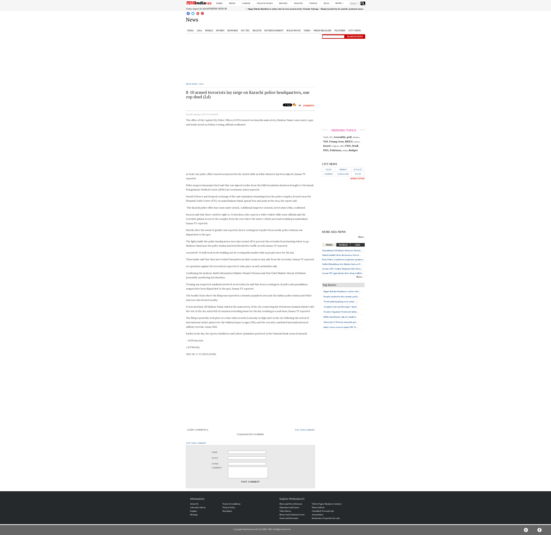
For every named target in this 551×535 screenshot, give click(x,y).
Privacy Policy (228, 507)
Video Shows (285, 511)
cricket (345, 150)
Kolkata (358, 169)
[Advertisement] (290, 19)
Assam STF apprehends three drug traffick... (342, 273)
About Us (194, 503)
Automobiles (317, 514)
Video (307, 30)
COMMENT (308, 105)
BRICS (349, 141)
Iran (341, 141)
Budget (353, 150)
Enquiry (193, 511)
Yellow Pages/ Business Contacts (327, 503)
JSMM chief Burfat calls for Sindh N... (340, 317)
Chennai (328, 174)
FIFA (326, 150)
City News (354, 30)
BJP (342, 146)
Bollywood (294, 30)
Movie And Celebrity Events (292, 514)
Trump (333, 141)
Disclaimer (227, 511)
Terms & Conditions (231, 503)
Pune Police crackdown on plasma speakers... (343, 259)
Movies (283, 3)
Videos (313, 3)
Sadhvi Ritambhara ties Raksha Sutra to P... (342, 264)
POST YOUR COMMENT (305, 430)
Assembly (340, 137)
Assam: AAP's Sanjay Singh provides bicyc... (342, 268)
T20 (325, 141)
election (356, 137)
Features (339, 30)
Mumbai (343, 169)
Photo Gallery (318, 507)
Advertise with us (216, 8)
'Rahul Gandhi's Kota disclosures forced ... (341, 255)
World (209, 30)
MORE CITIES (357, 178)
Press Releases (322, 30)
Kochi (358, 174)
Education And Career (289, 507)
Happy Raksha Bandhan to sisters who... (342, 291)
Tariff (325, 137)
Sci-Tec (245, 30)
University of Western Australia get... (341, 322)
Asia (199, 30)
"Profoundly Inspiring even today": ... (341, 301)
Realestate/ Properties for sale (326, 518)
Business (232, 30)
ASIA (201, 84)
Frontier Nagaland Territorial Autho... (341, 311)
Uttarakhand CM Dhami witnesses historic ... (342, 250)
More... (361, 236)
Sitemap (194, 514)
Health (298, 3)
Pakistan (335, 150)
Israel (326, 145)
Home (219, 3)
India (190, 30)
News (232, 3)
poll (349, 137)
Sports (220, 30)
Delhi (328, 169)
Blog (326, 3)
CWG (348, 145)
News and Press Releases (291, 503)
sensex (356, 141)
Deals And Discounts (289, 518)
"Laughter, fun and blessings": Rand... (341, 306)
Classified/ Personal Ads (323, 511)
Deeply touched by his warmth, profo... (341, 296)
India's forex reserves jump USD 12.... (341, 327)
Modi (355, 145)
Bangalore (343, 174)
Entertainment (274, 30)
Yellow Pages (265, 3)
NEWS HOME (191, 84)
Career (246, 3)
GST (331, 137)
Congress (335, 146)
